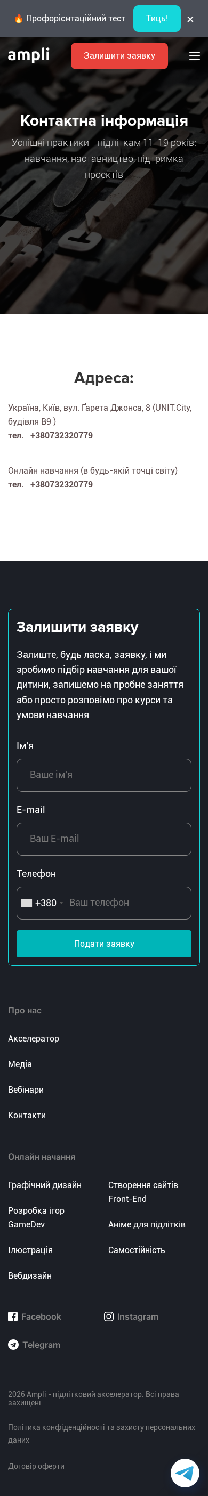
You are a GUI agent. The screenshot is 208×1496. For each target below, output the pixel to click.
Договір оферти (36, 1466)
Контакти (27, 1115)
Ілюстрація (30, 1250)
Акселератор (33, 1039)
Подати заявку (104, 944)
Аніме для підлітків (147, 1224)
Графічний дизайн (45, 1185)
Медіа (20, 1064)
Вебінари (26, 1090)
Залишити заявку (119, 56)
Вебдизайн (30, 1276)
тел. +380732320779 (50, 435)
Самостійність (136, 1250)
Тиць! (157, 18)
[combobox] (41, 903)
